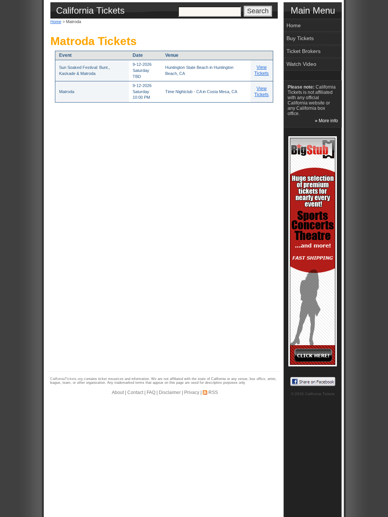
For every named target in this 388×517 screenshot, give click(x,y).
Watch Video (301, 64)
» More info (326, 120)
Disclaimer (170, 392)
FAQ (151, 392)
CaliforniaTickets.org (66, 379)
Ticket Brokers (303, 51)
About (118, 392)
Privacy (191, 392)
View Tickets (261, 70)
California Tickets (320, 394)
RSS (213, 392)
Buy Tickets (300, 38)
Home (55, 21)
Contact (135, 392)
